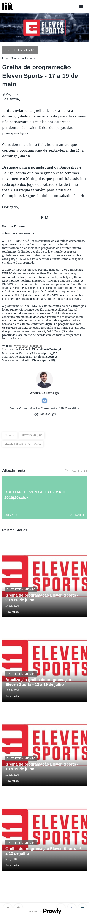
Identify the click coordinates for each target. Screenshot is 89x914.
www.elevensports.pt (28, 345)
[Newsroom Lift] (8, 10)
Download (79, 514)
